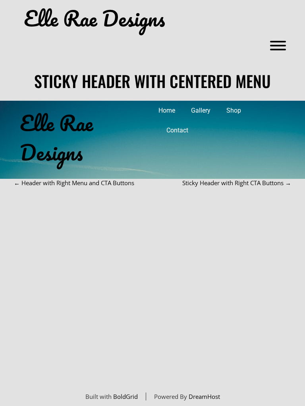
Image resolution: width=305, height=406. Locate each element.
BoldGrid (125, 396)
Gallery (200, 110)
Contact (177, 130)
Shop (233, 110)
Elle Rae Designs (94, 18)
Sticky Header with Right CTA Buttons (236, 183)
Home (166, 110)
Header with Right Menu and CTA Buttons (74, 183)
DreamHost (204, 396)
